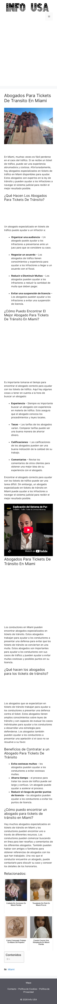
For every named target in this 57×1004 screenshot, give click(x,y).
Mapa (28, 982)
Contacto (11, 989)
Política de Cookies (27, 989)
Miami (11, 969)
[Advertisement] (28, 52)
